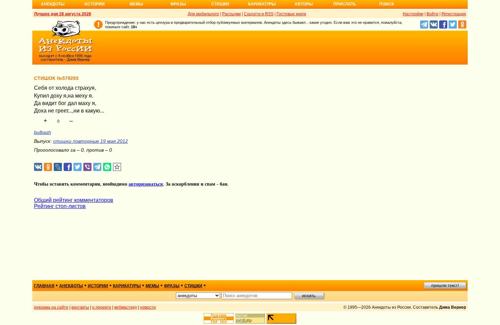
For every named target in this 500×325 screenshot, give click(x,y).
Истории (94, 4)
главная (44, 286)
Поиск (386, 4)
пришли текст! (445, 285)
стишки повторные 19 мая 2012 (90, 141)
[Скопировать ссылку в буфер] (117, 167)
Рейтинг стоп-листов (60, 206)
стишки (193, 286)
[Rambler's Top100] (219, 318)
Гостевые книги (291, 14)
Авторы (304, 4)
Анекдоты (53, 4)
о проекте (101, 307)
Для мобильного (203, 14)
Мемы (136, 4)
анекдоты (71, 286)
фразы (172, 286)
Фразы (178, 4)
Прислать (344, 4)
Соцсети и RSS (258, 14)
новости (148, 307)
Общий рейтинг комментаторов (73, 200)
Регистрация (453, 14)
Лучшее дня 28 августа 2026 (62, 14)
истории (98, 286)
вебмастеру (125, 307)
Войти (432, 14)
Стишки (220, 4)
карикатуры (127, 286)
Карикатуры (262, 4)
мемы (152, 286)
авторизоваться (146, 184)
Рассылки (231, 14)
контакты (80, 307)
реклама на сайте (51, 307)
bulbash (42, 132)
